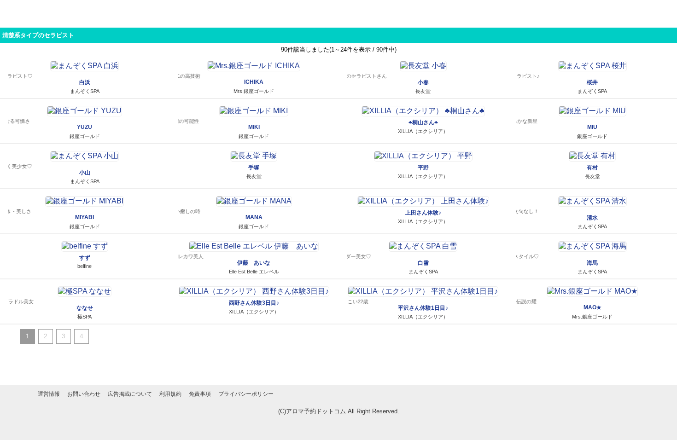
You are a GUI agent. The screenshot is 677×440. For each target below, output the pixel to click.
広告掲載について (130, 394)
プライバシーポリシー (246, 394)
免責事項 (200, 394)
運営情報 (49, 394)
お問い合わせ (83, 394)
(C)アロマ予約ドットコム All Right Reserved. (338, 411)
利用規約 (170, 394)
